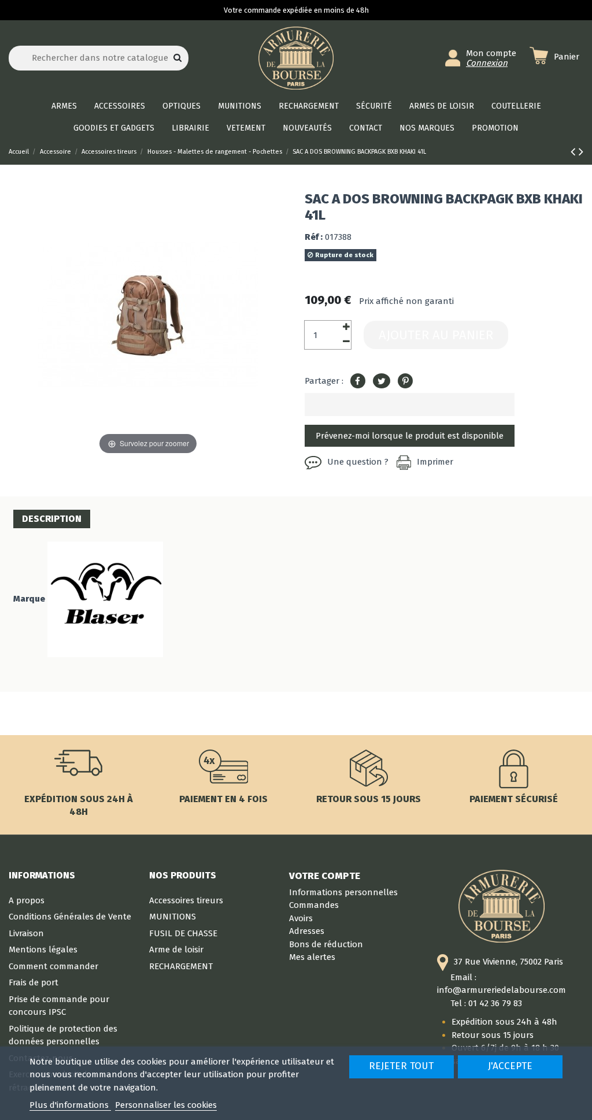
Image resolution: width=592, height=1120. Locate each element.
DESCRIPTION (52, 518)
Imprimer (435, 462)
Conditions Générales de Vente (70, 916)
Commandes (314, 905)
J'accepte (510, 1066)
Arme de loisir (176, 949)
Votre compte (324, 875)
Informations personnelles (343, 892)
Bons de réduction (326, 944)
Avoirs (301, 918)
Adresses (306, 931)
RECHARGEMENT (181, 966)
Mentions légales (43, 949)
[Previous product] (575, 152)
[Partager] (357, 381)
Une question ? (357, 462)
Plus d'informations (70, 1105)
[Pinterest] (405, 381)
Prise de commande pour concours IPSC (59, 1006)
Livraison (26, 933)
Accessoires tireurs (186, 900)
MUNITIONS (172, 916)
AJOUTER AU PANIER (436, 335)
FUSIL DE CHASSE (183, 933)
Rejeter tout (401, 1066)
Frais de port (33, 982)
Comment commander (53, 966)
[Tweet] (381, 381)
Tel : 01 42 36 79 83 (486, 1003)
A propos (27, 900)
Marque (29, 599)
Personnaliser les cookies (166, 1105)
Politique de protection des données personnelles (63, 1035)
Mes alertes (312, 957)
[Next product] (581, 152)
